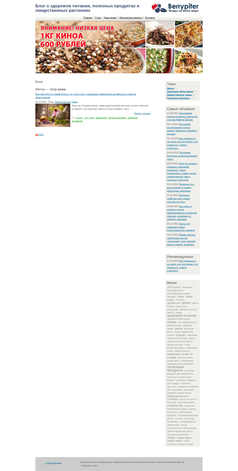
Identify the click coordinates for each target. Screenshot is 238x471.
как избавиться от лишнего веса (182, 323)
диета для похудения (177, 308)
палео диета (173, 361)
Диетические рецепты (130, 17)
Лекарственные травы (66, 102)
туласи (184, 425)
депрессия (173, 303)
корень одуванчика (183, 332)
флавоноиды (190, 428)
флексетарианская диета (180, 431)
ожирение (173, 354)
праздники (177, 390)
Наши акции (110, 17)
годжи (180, 296)
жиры (179, 312)
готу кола (180, 300)
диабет (186, 303)
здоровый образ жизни (178, 319)
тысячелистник (174, 428)
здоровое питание (182, 315)
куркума (180, 335)
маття (192, 338)
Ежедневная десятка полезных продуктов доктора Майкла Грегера (182, 116)
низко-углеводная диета (179, 346)
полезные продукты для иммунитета (180, 372)
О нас (98, 17)
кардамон (187, 325)
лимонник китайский (177, 338)
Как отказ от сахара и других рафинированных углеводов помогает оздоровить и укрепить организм (182, 213)
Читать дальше (142, 113)
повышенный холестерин (180, 364)
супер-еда (189, 418)
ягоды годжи (184, 437)
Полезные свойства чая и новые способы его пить (178, 198)
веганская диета (175, 290)
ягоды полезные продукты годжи (180, 442)
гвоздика (171, 296)
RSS (41, 134)
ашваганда (187, 287)
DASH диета (173, 287)
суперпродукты (188, 421)
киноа (179, 328)
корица (170, 335)
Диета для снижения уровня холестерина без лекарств (181, 227)
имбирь (172, 322)
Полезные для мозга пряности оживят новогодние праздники (180, 187)
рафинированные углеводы (177, 397)
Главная (87, 17)
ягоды (171, 437)
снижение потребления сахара (180, 407)
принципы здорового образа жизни (180, 391)
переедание (187, 361)
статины (178, 418)
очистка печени (185, 357)
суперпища (172, 422)
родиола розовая (186, 402)
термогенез (173, 425)
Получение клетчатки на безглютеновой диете (182, 155)
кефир (170, 329)
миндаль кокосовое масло (180, 341)
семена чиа (175, 405)
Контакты (150, 17)
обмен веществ (182, 351)
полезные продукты (175, 368)
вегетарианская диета (178, 293)
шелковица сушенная (178, 434)
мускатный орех (175, 345)
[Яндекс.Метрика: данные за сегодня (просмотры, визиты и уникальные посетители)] (52, 463)
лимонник (192, 335)
